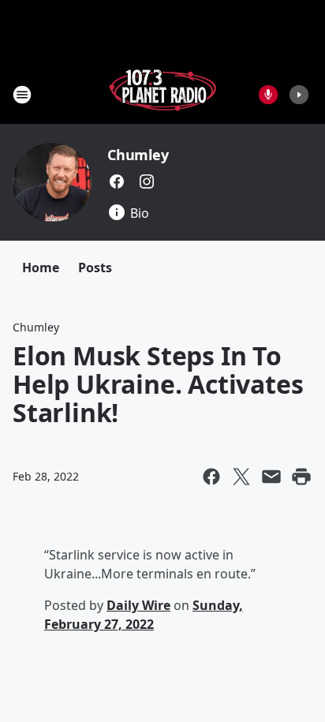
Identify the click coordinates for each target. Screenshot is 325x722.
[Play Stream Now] (299, 94)
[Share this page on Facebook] (211, 477)
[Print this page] (301, 477)
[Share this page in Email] (271, 477)
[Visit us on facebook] (116, 181)
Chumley (138, 154)
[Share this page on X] (241, 477)
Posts (95, 267)
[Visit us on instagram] (146, 181)
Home (40, 267)
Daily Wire (138, 605)
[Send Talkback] (268, 94)
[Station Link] (162, 94)
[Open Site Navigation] (22, 94)
